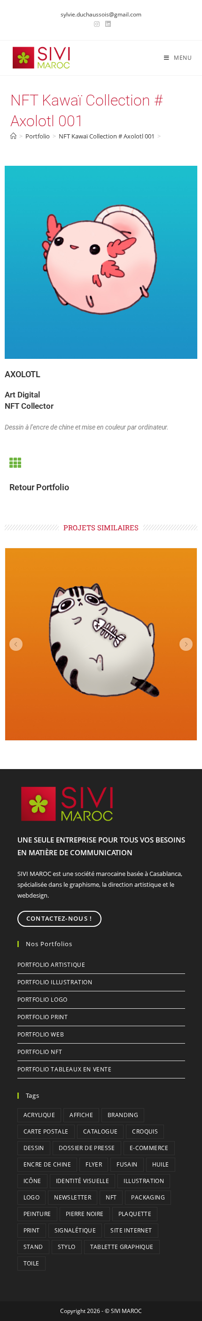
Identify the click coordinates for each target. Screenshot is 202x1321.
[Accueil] (13, 136)
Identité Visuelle (82, 1181)
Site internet (131, 1230)
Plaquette (135, 1214)
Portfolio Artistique (51, 965)
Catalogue (100, 1131)
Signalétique (75, 1230)
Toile (31, 1263)
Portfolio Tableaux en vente (64, 1069)
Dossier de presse (87, 1148)
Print (31, 1230)
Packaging (148, 1197)
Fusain (127, 1164)
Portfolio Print (42, 1017)
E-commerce (149, 1148)
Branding (123, 1115)
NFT (111, 1197)
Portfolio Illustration (55, 982)
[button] (16, 644)
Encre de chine (47, 1164)
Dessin (33, 1148)
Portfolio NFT (39, 1052)
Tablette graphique (122, 1247)
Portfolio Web (40, 1034)
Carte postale (46, 1131)
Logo (31, 1197)
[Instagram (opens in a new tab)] (96, 24)
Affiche (81, 1115)
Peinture (37, 1214)
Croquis (145, 1131)
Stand (33, 1247)
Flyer (93, 1164)
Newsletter (72, 1197)
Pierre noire (85, 1214)
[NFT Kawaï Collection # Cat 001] (101, 644)
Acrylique (39, 1115)
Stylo (67, 1247)
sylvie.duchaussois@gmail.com (101, 14)
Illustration (144, 1181)
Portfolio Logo (42, 1000)
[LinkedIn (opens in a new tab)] (106, 24)
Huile (160, 1164)
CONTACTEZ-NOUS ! (59, 918)
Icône (32, 1181)
